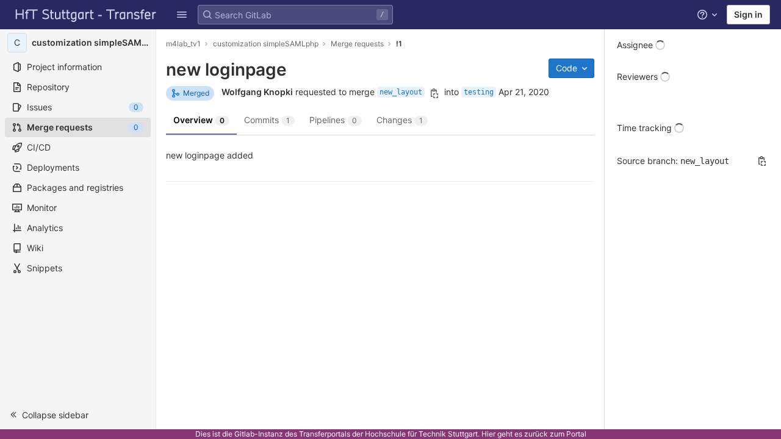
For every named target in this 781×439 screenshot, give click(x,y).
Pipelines (333, 120)
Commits (267, 120)
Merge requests (357, 43)
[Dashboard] (86, 14)
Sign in (748, 14)
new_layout (401, 92)
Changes (399, 120)
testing (479, 92)
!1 (399, 43)
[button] (78, 414)
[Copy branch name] (434, 93)
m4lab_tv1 (183, 43)
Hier (488, 433)
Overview (199, 120)
